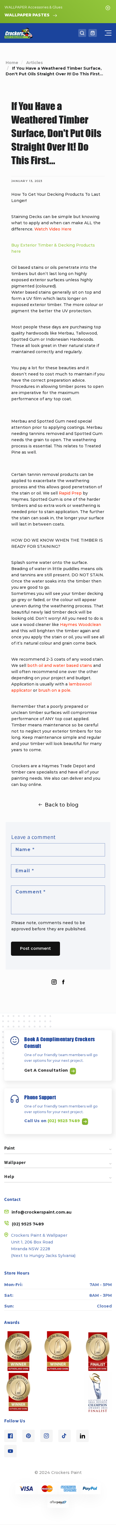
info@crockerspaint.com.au (42, 1212)
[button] (82, 33)
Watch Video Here (53, 229)
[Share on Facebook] (63, 982)
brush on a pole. (54, 690)
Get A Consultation (46, 1070)
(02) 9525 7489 (64, 1120)
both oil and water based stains (60, 665)
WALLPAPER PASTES (27, 14)
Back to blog (62, 805)
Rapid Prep (70, 493)
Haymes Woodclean (80, 624)
